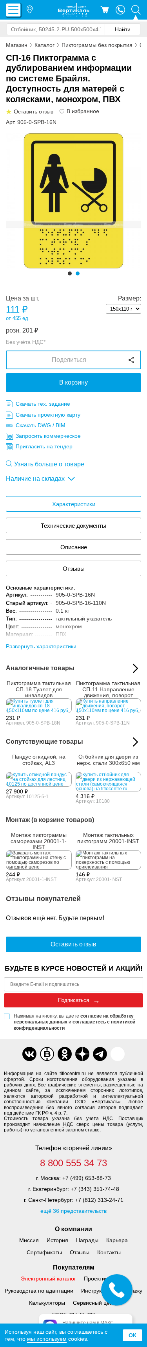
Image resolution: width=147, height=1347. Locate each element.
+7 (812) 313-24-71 (99, 1200)
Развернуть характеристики (41, 646)
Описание (73, 547)
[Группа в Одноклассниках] (65, 1054)
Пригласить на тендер (44, 446)
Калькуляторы (47, 1303)
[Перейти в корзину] (105, 10)
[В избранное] (62, 111)
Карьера (117, 1240)
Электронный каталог (48, 1278)
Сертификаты (44, 1252)
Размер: (129, 298)
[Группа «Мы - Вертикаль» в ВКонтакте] (47, 1054)
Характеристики (73, 504)
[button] (70, 273)
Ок (132, 1335)
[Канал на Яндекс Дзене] (82, 1054)
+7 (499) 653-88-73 (86, 1178)
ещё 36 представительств (73, 1211)
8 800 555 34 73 (73, 1163)
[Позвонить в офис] (120, 10)
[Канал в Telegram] (100, 1054)
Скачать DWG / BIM (40, 425)
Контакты (109, 1252)
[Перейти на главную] (73, 10)
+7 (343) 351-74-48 (95, 1189)
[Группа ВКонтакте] (29, 1054)
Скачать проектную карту (48, 415)
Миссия (29, 1240)
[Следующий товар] (135, 742)
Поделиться (69, 359)
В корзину (73, 382)
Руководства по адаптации (39, 1291)
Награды (87, 1240)
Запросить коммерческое (48, 436)
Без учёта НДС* (25, 342)
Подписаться (73, 1000)
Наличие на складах (35, 478)
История (57, 1240)
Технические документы (73, 525)
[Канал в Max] (118, 1054)
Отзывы (74, 568)
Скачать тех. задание (43, 404)
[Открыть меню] (13, 10)
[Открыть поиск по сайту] (136, 10)
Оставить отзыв (73, 944)
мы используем (47, 1339)
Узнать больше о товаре (49, 464)
